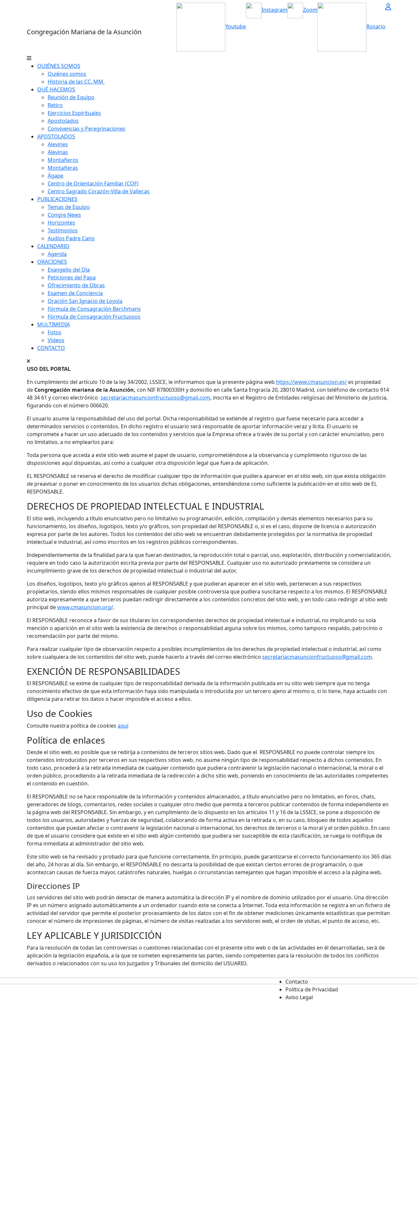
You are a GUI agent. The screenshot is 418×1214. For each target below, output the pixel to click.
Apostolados (63, 120)
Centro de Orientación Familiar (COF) (93, 183)
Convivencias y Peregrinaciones (86, 128)
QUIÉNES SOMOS (58, 66)
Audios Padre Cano (71, 238)
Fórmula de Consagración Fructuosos (94, 316)
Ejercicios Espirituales (74, 113)
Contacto (296, 981)
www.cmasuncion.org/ (85, 607)
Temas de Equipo (69, 207)
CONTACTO (51, 348)
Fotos (54, 332)
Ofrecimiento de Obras (76, 285)
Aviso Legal (299, 997)
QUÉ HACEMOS (56, 89)
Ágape (55, 175)
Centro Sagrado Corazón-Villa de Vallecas (99, 191)
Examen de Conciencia (75, 293)
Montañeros (63, 160)
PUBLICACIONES (57, 199)
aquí (123, 725)
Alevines (58, 144)
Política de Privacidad (311, 989)
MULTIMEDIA (53, 324)
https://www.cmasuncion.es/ (311, 382)
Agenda (57, 254)
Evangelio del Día (69, 269)
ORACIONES (52, 261)
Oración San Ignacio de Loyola (85, 301)
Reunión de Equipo (71, 97)
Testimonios (63, 230)
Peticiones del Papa (72, 277)
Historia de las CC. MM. (76, 81)
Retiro (55, 105)
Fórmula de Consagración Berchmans (94, 308)
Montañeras (63, 167)
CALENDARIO (53, 246)
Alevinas (58, 152)
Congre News (64, 214)
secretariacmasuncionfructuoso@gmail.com (155, 397)
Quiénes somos (67, 73)
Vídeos (56, 340)
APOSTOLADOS (56, 136)
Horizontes (61, 222)
